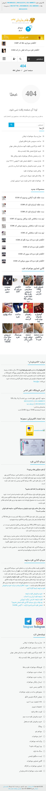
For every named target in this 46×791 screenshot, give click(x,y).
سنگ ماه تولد (37, 751)
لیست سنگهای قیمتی (35, 756)
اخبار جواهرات (37, 736)
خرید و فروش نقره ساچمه (34, 593)
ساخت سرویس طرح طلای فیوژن (30, 141)
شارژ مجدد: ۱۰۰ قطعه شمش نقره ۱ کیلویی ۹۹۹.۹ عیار (23, 161)
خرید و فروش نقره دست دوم (32, 716)
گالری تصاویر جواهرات (34, 761)
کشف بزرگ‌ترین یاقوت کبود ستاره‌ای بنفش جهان (25, 146)
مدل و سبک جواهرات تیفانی (31, 136)
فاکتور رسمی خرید (35, 687)
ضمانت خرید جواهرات (34, 672)
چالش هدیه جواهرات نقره (32, 170)
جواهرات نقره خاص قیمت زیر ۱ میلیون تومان (26, 180)
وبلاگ (40, 726)
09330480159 (24, 6)
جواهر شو (38, 731)
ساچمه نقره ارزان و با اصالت (33, 596)
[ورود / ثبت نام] (14, 59)
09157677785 (14, 6)
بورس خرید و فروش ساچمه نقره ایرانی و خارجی (24, 166)
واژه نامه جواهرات (35, 741)
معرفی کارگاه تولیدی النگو (33, 697)
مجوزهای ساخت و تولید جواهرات (30, 692)
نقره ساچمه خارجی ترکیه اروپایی (31, 599)
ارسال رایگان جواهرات (34, 682)
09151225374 (21, 2)
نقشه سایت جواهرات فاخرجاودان (30, 771)
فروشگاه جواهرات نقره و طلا (32, 667)
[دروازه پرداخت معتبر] (29, 430)
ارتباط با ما (30, 404)
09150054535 (11, 2)
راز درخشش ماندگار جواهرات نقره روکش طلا (26, 156)
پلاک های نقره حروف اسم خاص (30, 175)
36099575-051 (31, 2)
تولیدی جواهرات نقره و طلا (14, 789)
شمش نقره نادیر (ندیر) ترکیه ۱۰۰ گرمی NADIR (28, 605)
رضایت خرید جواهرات (34, 677)
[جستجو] (11, 125)
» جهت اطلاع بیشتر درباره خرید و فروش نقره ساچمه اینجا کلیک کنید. (23, 587)
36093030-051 (34, 6)
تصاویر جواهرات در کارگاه (33, 766)
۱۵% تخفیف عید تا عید (34, 701)
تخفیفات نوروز (37, 706)
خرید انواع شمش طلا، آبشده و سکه (29, 151)
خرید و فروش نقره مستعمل (33, 721)
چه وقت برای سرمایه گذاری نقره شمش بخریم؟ (27, 602)
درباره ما (36, 381)
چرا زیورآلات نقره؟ (35, 746)
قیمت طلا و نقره (36, 711)
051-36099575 (40, 401)
